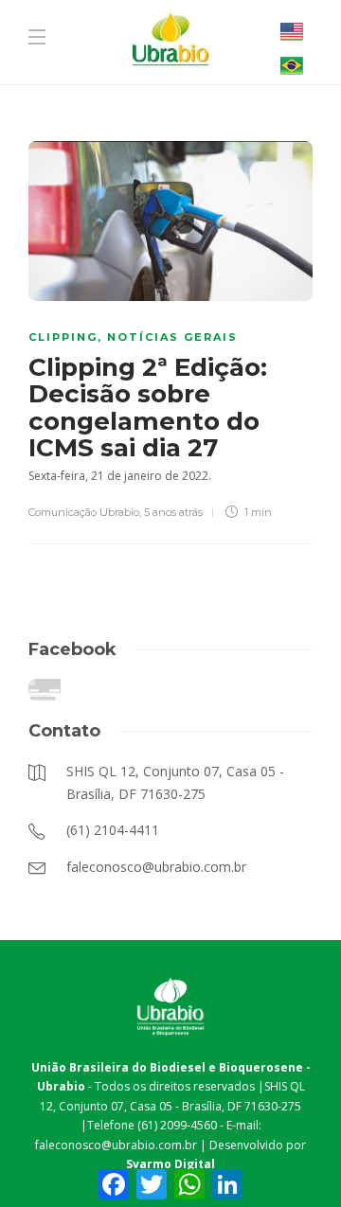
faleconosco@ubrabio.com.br (116, 1145)
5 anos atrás (173, 512)
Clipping (63, 337)
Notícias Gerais (172, 337)
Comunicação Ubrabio (83, 512)
